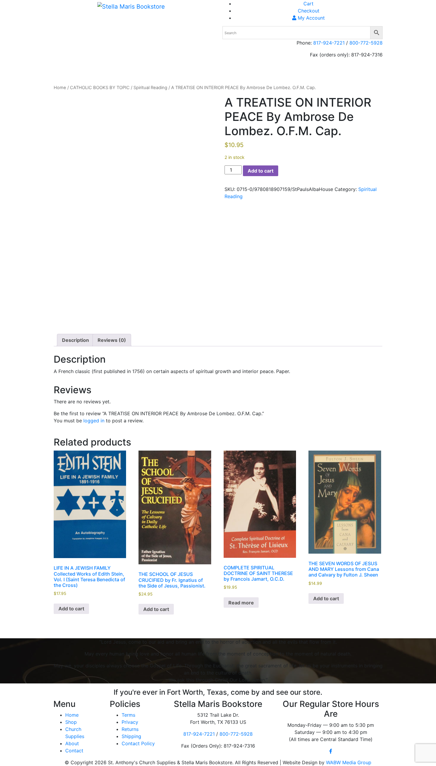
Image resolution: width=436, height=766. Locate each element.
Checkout (308, 11)
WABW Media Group (348, 762)
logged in (93, 421)
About (344, 71)
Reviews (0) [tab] (112, 340)
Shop (327, 71)
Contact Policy (138, 743)
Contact (74, 751)
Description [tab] (75, 340)
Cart (308, 4)
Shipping (365, 71)
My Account (310, 18)
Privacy (130, 722)
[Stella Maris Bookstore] (131, 6)
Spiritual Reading (150, 87)
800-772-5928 (366, 43)
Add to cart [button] (71, 609)
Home (268, 71)
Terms (128, 715)
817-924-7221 (329, 43)
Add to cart (260, 171)
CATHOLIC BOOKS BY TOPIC (100, 87)
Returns (130, 729)
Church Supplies (298, 71)
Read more (241, 603)
